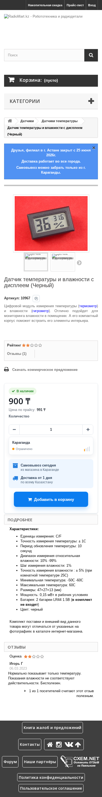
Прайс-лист (75, 5)
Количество (19, 416)
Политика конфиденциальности (51, 777)
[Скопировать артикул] (36, 298)
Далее (79, 262)
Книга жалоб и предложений (52, 727)
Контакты (30, 744)
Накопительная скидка (45, 5)
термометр (88, 306)
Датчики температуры (60, 121)
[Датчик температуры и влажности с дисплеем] (36, 262)
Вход (92, 5)
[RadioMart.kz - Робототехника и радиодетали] (51, 24)
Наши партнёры (40, 761)
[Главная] (51, 744)
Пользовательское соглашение (51, 788)
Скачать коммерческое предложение (45, 370)
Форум (10, 761)
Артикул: (12, 298)
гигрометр (40, 311)
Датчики (27, 121)
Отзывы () (16, 354)
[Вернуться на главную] (10, 121)
